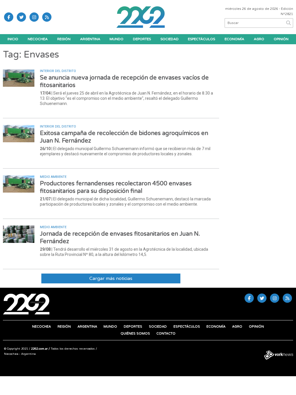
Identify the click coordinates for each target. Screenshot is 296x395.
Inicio (13, 39)
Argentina (90, 39)
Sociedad (169, 39)
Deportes (142, 39)
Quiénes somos (135, 333)
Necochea (38, 39)
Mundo (116, 39)
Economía (234, 39)
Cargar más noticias (110, 278)
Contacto (165, 333)
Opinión (281, 39)
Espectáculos (201, 39)
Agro (259, 39)
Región (64, 39)
